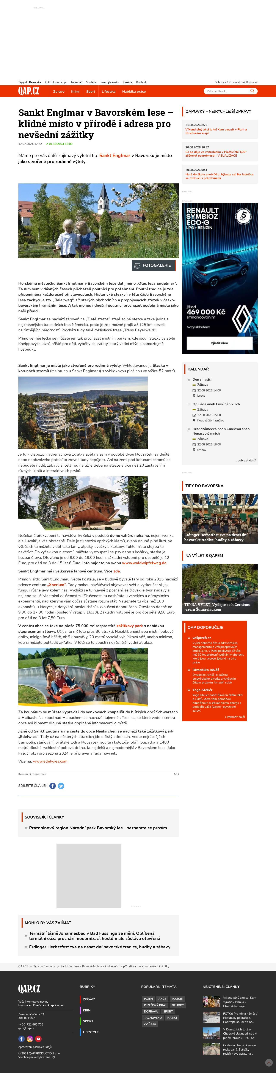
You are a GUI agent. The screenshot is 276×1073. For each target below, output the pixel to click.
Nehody (178, 1005)
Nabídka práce (134, 91)
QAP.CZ (23, 966)
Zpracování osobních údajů (35, 1047)
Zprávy (58, 91)
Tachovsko (153, 1018)
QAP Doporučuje (55, 82)
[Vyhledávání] (252, 90)
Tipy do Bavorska (29, 82)
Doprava (151, 1012)
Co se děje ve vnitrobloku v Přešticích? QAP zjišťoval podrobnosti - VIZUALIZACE (215, 154)
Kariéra (127, 82)
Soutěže (91, 82)
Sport (90, 91)
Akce (162, 999)
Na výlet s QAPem (204, 555)
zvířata (150, 1024)
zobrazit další (246, 460)
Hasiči (172, 1018)
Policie (177, 999)
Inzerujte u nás (110, 82)
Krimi (75, 91)
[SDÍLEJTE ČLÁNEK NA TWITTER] (61, 786)
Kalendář (76, 82)
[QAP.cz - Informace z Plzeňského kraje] (28, 91)
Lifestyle (109, 91)
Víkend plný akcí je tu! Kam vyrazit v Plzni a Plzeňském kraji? (216, 131)
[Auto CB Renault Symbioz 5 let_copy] (220, 353)
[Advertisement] (138, 40)
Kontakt (141, 82)
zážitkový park (130, 625)
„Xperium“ (56, 584)
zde (116, 571)
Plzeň (148, 999)
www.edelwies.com (50, 761)
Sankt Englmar (115, 156)
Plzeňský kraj (155, 1005)
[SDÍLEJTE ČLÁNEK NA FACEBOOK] (52, 786)
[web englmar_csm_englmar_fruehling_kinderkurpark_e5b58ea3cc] (154, 265)
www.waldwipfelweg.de (144, 563)
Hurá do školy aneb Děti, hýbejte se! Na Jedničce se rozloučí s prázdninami (219, 176)
